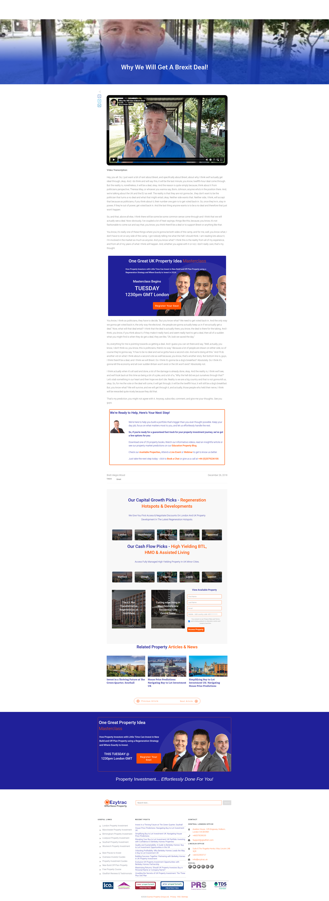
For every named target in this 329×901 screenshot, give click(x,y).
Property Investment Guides (114, 861)
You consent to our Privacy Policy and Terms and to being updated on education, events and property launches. (205, 621)
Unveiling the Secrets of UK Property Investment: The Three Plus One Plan (160, 874)
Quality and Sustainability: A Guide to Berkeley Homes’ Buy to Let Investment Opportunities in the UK (160, 846)
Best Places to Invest (111, 853)
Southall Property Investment (115, 842)
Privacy (173, 897)
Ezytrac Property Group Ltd (158, 897)
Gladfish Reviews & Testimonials (117, 873)
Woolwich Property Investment (116, 846)
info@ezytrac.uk (200, 859)
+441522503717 (199, 855)
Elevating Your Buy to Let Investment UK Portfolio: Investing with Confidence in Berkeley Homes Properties (160, 840)
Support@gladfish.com (203, 840)
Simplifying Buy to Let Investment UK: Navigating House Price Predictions (208, 673)
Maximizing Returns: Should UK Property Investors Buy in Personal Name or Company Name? (160, 869)
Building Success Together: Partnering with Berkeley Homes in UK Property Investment (160, 857)
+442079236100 (199, 835)
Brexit (119, 479)
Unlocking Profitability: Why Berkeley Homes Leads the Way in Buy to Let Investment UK (160, 852)
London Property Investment (115, 825)
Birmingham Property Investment (117, 834)
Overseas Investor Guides (113, 857)
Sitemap (184, 897)
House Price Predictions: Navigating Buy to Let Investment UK (167, 673)
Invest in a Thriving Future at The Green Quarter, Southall (126, 673)
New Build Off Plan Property (114, 865)
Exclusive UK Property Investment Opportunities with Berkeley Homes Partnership (160, 863)
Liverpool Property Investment (115, 838)
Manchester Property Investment (117, 830)
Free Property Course (111, 869)
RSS (179, 897)
